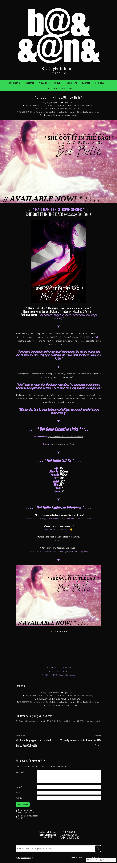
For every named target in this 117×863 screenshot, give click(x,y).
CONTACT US (95, 858)
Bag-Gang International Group (71, 112)
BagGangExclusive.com (58, 68)
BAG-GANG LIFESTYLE (85, 106)
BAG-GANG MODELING (59, 109)
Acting (39, 112)
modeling (74, 115)
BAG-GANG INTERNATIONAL (67, 106)
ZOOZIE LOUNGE (51, 88)
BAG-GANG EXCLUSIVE (50, 106)
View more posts (94, 721)
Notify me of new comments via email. (26, 811)
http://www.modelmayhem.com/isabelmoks (65, 436)
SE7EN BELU (99, 83)
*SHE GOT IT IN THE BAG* (33, 106)
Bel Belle (43, 115)
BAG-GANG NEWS (74, 109)
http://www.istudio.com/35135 (62, 444)
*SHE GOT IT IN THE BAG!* (28, 112)
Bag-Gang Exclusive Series (52, 112)
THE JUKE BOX (44, 83)
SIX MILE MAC (72, 83)
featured (49, 115)
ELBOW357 (86, 83)
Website (19, 798)
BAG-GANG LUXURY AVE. (43, 109)
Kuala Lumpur (58, 115)
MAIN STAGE (29, 83)
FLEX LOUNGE (67, 88)
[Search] (98, 848)
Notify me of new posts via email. (28, 817)
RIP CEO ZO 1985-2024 (77, 858)
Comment (20, 772)
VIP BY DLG (58, 83)
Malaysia (67, 115)
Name (19, 787)
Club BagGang (14, 83)
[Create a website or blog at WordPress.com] (32, 858)
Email (19, 792)
